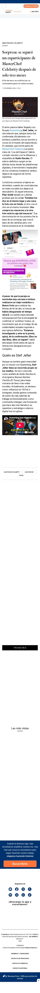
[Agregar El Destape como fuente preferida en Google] (20, 92)
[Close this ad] (38, 980)
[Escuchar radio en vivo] (3, 11)
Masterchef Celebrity (12, 472)
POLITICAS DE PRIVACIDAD (20, 958)
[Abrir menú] (3, 6)
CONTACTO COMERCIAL (20, 963)
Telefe (21, 475)
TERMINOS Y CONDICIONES (20, 953)
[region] (20, 34)
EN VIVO (35, 12)
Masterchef (29, 472)
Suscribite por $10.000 (31, 6)
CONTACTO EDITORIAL (20, 968)
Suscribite (20, 863)
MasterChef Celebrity (13, 149)
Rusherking (15, 130)
